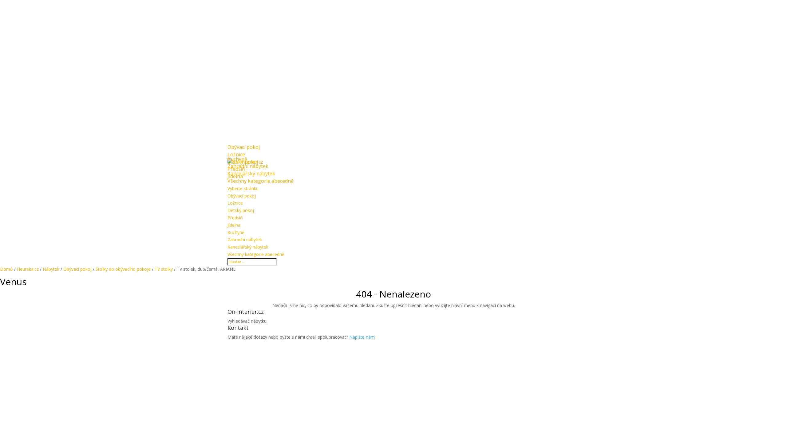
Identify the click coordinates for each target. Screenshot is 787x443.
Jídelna (233, 225)
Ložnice (235, 203)
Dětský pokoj (240, 210)
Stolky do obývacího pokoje (123, 269)
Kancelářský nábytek (247, 247)
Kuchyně (235, 232)
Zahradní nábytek (244, 239)
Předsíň (235, 218)
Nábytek (51, 269)
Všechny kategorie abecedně (260, 181)
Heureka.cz (28, 269)
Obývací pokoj (241, 196)
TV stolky (164, 269)
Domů (6, 269)
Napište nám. (362, 337)
